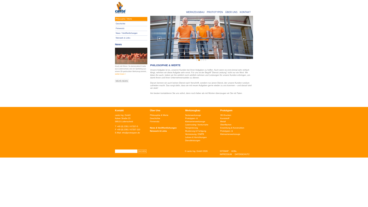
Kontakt (119, 110)
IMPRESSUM (226, 154)
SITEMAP (224, 151)
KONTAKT (245, 12)
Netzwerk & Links (123, 38)
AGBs (233, 151)
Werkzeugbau (192, 110)
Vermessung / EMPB (194, 134)
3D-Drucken (225, 115)
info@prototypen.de (131, 133)
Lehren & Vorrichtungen (196, 137)
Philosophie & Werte (159, 115)
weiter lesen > (120, 74)
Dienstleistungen (192, 140)
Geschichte (120, 24)
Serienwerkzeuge (193, 115)
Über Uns (155, 110)
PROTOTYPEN (215, 12)
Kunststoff (224, 118)
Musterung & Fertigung (195, 131)
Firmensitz (120, 28)
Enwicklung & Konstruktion (232, 128)
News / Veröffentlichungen (126, 33)
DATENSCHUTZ (242, 154)
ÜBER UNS (231, 12)
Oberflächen (225, 124)
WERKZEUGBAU (195, 12)
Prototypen (226, 110)
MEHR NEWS (122, 81)
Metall (223, 121)
